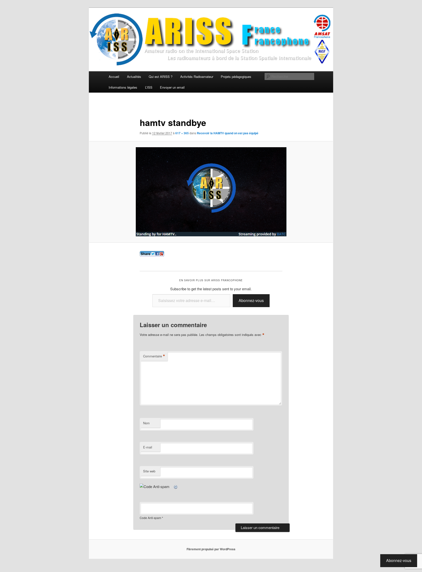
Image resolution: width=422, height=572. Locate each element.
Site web (149, 471)
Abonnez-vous (251, 300)
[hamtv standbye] (211, 191)
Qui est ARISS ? (160, 76)
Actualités (134, 76)
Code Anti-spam (150, 518)
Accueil (114, 76)
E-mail (147, 447)
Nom (146, 423)
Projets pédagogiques (236, 76)
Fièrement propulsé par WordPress (211, 549)
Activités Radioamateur (196, 76)
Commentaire (154, 356)
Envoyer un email (172, 87)
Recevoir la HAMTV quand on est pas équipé (227, 133)
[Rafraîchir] (176, 486)
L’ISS (148, 87)
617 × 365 (182, 133)
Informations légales (123, 87)
